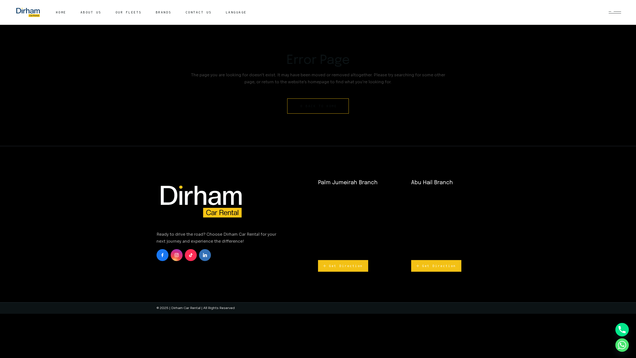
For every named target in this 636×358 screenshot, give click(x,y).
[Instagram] (177, 255)
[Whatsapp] (622, 345)
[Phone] (622, 329)
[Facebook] (162, 255)
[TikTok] (191, 255)
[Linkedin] (205, 255)
